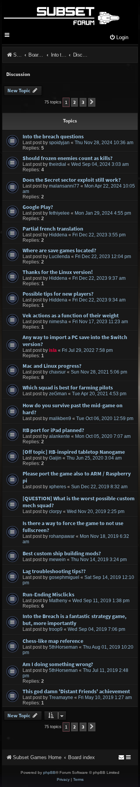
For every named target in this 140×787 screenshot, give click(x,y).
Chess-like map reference (53, 640)
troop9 (56, 629)
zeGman (58, 393)
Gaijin (55, 458)
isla (53, 350)
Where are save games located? (59, 250)
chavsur (57, 372)
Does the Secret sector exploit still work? (72, 179)
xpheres (57, 486)
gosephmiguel (64, 577)
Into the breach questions (53, 136)
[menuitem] (118, 37)
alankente (59, 436)
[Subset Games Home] (61, 14)
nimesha (58, 321)
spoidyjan (59, 142)
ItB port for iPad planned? (53, 430)
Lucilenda (59, 256)
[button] (92, 102)
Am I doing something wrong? (58, 664)
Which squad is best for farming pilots (68, 387)
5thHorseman (63, 647)
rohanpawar (62, 536)
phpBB (49, 772)
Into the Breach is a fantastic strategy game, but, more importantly (74, 620)
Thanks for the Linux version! (58, 272)
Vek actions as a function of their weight (71, 315)
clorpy (55, 511)
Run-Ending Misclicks (48, 594)
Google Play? (38, 206)
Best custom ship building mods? (62, 553)
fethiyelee (59, 213)
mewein (57, 559)
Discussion (18, 74)
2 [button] (74, 102)
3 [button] (83, 102)
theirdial (57, 164)
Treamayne (61, 697)
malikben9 (60, 418)
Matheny (58, 600)
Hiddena (58, 235)
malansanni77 (64, 186)
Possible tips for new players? (58, 293)
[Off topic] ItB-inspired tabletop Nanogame (74, 451)
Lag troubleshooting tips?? (54, 571)
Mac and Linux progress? (52, 365)
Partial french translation (53, 228)
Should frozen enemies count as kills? (67, 158)
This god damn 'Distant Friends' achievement (76, 691)
